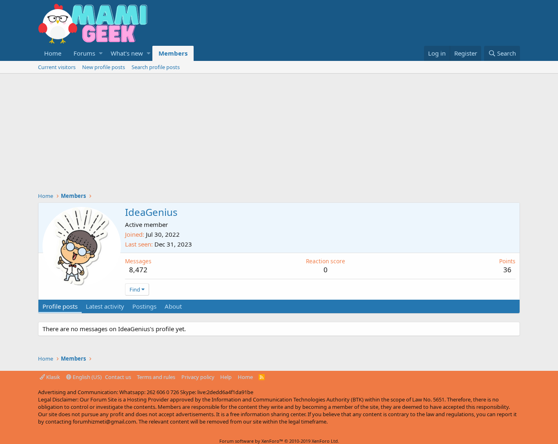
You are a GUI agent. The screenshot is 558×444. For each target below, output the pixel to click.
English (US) (86, 377)
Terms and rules (156, 377)
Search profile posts (156, 67)
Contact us (118, 377)
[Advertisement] (279, 135)
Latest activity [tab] (105, 306)
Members (172, 53)
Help (226, 377)
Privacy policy (197, 377)
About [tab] (173, 306)
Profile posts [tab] (60, 306)
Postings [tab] (144, 306)
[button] (101, 53)
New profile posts (103, 67)
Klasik (52, 377)
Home (52, 53)
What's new (127, 53)
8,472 (138, 269)
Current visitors (57, 67)
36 (507, 269)
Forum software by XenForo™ (279, 441)
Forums (84, 53)
